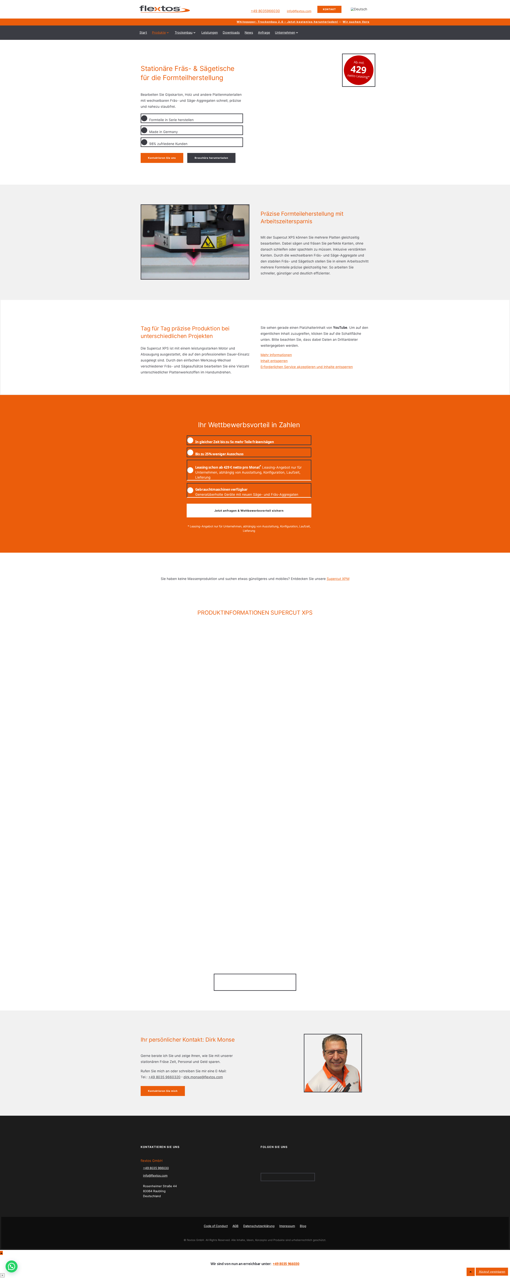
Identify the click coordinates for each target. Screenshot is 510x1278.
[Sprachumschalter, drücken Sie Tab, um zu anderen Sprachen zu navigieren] (359, 9)
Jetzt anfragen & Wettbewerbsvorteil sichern (249, 510)
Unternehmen (285, 32)
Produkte (159, 32)
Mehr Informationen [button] (276, 355)
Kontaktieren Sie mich (163, 1090)
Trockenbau (183, 32)
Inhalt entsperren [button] (274, 361)
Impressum (287, 1226)
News (249, 32)
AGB (235, 1226)
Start (143, 32)
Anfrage (264, 32)
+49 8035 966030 (156, 1168)
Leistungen (209, 32)
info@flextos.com (299, 11)
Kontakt (329, 9)
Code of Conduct (216, 1226)
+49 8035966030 (265, 11)
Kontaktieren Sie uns (162, 157)
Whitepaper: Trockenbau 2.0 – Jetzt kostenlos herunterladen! (261, 21)
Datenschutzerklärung (259, 1226)
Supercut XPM (338, 579)
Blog (303, 1226)
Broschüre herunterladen (211, 157)
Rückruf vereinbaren (491, 1271)
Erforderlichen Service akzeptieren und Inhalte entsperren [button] (307, 367)
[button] (12, 1266)
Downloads (231, 32)
